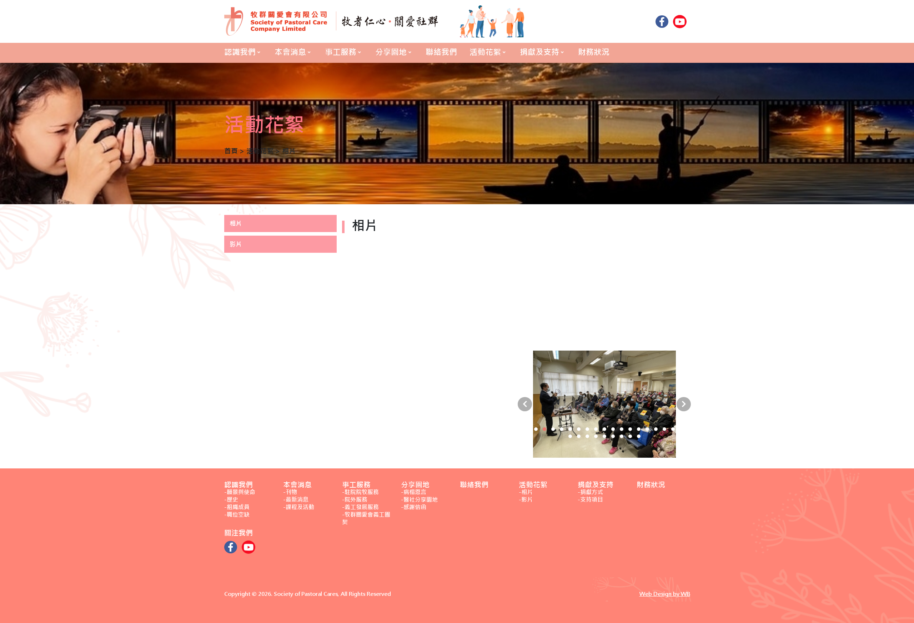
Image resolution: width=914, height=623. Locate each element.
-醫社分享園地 (419, 499)
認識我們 (240, 52)
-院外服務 (354, 499)
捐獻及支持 (539, 52)
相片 (236, 223)
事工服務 (340, 52)
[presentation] (525, 404)
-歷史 (231, 499)
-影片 (526, 499)
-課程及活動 (298, 507)
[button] (527, 429)
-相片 (526, 492)
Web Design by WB (664, 594)
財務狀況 (593, 52)
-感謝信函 (413, 507)
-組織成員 (237, 507)
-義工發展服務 (360, 507)
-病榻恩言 (413, 492)
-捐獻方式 (590, 492)
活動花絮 (485, 52)
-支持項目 (590, 499)
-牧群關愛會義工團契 (366, 518)
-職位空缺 (237, 514)
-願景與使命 (239, 492)
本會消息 (290, 52)
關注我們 (238, 533)
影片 (236, 244)
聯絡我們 (441, 52)
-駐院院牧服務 (360, 492)
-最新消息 (295, 499)
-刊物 (290, 492)
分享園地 (391, 52)
